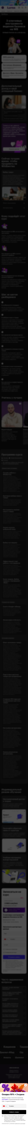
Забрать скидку (14, 1112)
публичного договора (20, 1123)
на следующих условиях (9, 1121)
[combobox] (5, 1106)
